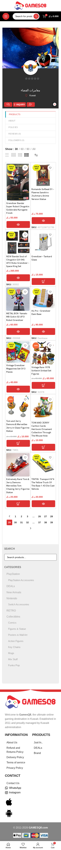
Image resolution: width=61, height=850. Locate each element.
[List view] (7, 155)
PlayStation (13, 574)
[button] (43, 281)
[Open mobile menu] (6, 16)
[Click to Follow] (31, 104)
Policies (13, 127)
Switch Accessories (18, 604)
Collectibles (13, 616)
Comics (12, 622)
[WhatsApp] (6, 788)
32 (27, 522)
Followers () (16, 140)
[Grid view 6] (13, 155)
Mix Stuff (13, 659)
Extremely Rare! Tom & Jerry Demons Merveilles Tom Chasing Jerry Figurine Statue (17, 486)
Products (14, 114)
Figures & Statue (17, 628)
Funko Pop (14, 665)
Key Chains (14, 647)
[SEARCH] (36, 16)
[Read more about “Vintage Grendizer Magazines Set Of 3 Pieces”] (18, 389)
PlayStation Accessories (21, 580)
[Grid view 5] (26, 155)
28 (51, 516)
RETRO (11, 610)
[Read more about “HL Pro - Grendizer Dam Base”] (43, 331)
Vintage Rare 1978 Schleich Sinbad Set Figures (41, 370)
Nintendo (12, 598)
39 (51, 522)
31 (21, 522)
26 (39, 516)
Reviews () (14, 134)
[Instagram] (6, 792)
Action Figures (15, 641)
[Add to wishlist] (25, 168)
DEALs (11, 586)
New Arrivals (14, 592)
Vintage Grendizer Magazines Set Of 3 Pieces (15, 368)
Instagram (14, 792)
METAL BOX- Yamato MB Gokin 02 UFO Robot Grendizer (16, 316)
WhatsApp (15, 788)
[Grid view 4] (20, 155)
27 (45, 516)
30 (15, 522)
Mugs (11, 653)
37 (39, 522)
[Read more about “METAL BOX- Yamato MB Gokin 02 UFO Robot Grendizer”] (18, 331)
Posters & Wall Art (17, 634)
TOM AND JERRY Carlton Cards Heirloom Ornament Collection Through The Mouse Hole (41, 429)
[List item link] (17, 742)
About (11, 121)
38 (45, 522)
